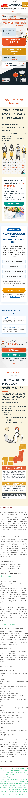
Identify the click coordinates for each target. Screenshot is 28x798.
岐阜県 (9, 775)
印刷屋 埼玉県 (20, 789)
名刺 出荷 (14, 777)
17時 (9, 787)
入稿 (16, 768)
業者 (10, 789)
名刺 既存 (5, 781)
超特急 (1, 783)
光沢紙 (20, 791)
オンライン (5, 791)
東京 (3, 777)
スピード (2, 785)
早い (21, 768)
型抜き (8, 772)
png (8, 789)
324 (26, 779)
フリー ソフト (9, 768)
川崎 (12, 783)
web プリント (7, 770)
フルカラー (4, 772)
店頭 (19, 781)
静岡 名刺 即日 (17, 783)
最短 (7, 783)
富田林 (13, 775)
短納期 (14, 779)
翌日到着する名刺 (20, 794)
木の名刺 (17, 775)
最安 (8, 779)
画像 (12, 772)
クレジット (22, 785)
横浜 (9, 785)
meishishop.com (13, 796)
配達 (6, 785)
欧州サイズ (16, 791)
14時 (9, 781)
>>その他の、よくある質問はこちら (9, 624)
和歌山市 (18, 779)
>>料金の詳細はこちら (5, 576)
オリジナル (22, 777)
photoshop (2, 775)
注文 (26, 785)
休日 (10, 783)
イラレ (14, 794)
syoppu (24, 787)
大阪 (4, 787)
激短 (11, 785)
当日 (1, 781)
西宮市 (26, 789)
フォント (23, 779)
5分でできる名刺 (18, 787)
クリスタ (23, 770)
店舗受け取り (17, 770)
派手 (7, 775)
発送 (10, 777)
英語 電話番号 (24, 783)
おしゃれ (16, 781)
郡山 (6, 787)
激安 (1, 787)
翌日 (26, 770)
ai (13, 768)
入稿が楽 (11, 791)
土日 (12, 770)
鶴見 (5, 777)
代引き (10, 779)
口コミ (12, 787)
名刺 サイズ (3, 768)
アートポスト (23, 775)
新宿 (22, 781)
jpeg (27, 781)
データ (11, 781)
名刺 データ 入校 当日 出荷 (20, 772)
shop (18, 777)
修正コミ (17, 785)
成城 (8, 777)
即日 (24, 781)
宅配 (18, 768)
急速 (5, 783)
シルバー (4, 779)
